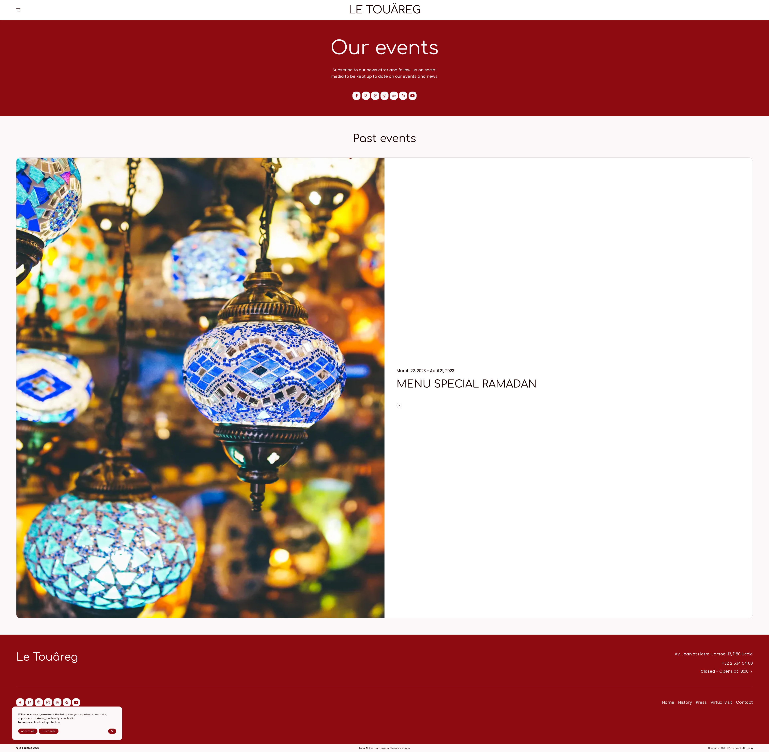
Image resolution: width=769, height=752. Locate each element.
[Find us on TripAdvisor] (394, 96)
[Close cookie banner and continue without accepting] (112, 731)
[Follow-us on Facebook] (356, 96)
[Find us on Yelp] (403, 96)
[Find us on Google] (375, 96)
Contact (744, 702)
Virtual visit (721, 702)
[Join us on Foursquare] (366, 96)
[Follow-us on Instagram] (384, 96)
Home (668, 702)
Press (701, 702)
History (685, 702)
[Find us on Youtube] (413, 96)
